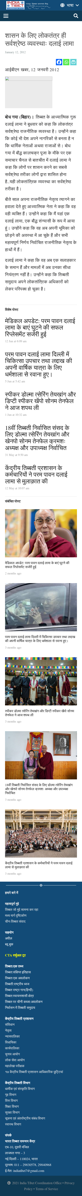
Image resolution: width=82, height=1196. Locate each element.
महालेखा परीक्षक (14, 1066)
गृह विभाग (10, 1094)
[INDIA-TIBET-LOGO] (28, 5)
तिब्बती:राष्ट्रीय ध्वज (17, 984)
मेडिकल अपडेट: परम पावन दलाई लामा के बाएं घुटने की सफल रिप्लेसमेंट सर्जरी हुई (40, 327)
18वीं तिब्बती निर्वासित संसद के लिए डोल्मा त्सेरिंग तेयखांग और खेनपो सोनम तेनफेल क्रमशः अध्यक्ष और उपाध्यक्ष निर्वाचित (37, 438)
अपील (8, 938)
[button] (6, 15)
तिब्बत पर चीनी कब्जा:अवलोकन (23, 1001)
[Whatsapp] (66, 62)
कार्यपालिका (12, 1048)
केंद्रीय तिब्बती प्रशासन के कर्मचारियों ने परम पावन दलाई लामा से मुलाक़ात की (36, 474)
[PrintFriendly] (73, 62)
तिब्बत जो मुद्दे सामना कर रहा (21, 909)
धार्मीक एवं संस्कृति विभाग (20, 1088)
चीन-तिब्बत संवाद (15, 921)
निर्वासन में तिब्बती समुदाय (20, 1007)
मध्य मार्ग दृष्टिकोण (15, 915)
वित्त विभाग (11, 1100)
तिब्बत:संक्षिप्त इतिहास (18, 972)
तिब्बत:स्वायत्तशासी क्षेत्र (19, 995)
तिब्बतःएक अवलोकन (17, 978)
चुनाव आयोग (12, 1054)
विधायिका (10, 1042)
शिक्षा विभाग (12, 1106)
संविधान (10, 1024)
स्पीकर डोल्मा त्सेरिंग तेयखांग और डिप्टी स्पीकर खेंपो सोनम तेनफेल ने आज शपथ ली (40, 401)
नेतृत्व (8, 1030)
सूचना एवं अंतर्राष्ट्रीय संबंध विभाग (25, 1118)
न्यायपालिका (12, 1036)
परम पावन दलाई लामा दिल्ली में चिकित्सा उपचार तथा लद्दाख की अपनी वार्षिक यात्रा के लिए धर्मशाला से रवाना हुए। (38, 364)
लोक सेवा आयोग (15, 1060)
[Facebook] (59, 62)
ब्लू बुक (9, 944)
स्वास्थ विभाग (13, 1124)
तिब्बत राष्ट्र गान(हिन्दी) (19, 989)
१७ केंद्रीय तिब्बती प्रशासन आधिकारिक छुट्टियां (34, 1071)
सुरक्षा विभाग (12, 1112)
